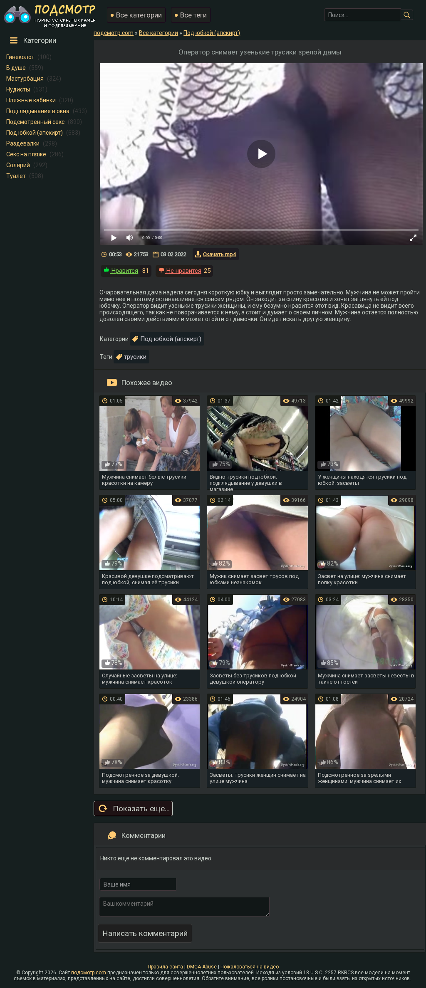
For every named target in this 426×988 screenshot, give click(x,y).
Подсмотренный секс (35, 122)
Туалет (16, 176)
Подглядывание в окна (37, 111)
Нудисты (18, 89)
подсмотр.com (88, 973)
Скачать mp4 (219, 254)
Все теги (193, 15)
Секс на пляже (26, 154)
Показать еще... (141, 808)
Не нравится (183, 270)
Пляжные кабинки (31, 100)
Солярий (18, 165)
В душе (16, 67)
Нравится (124, 270)
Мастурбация (25, 78)
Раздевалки (23, 143)
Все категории (139, 15)
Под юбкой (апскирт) (34, 132)
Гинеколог (20, 57)
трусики (135, 357)
